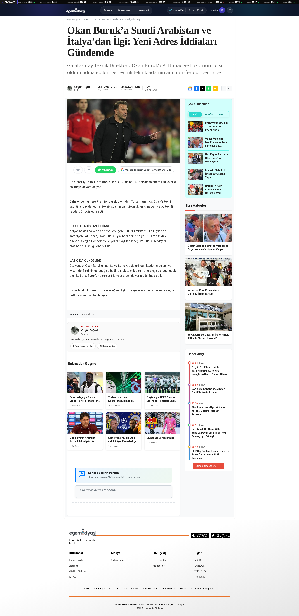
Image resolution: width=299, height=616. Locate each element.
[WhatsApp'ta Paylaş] (208, 88)
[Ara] (222, 10)
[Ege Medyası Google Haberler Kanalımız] (190, 88)
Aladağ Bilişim (150, 604)
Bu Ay (222, 114)
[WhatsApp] (202, 10)
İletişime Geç (108, 346)
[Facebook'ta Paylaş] (196, 88)
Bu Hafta (208, 114)
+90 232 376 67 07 (154, 607)
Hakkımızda (76, 560)
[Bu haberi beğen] (78, 169)
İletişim (73, 565)
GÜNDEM (125, 10)
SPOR (109, 10)
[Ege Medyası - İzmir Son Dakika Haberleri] (75, 10)
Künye (73, 577)
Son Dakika (159, 560)
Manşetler (159, 565)
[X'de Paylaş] (202, 88)
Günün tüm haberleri (207, 465)
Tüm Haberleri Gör (84, 346)
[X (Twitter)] (194, 10)
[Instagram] (198, 10)
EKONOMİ (143, 10)
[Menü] (230, 10)
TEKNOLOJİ (200, 571)
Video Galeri (118, 560)
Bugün (195, 114)
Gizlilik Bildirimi (78, 571)
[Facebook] (189, 10)
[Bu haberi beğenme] (88, 169)
